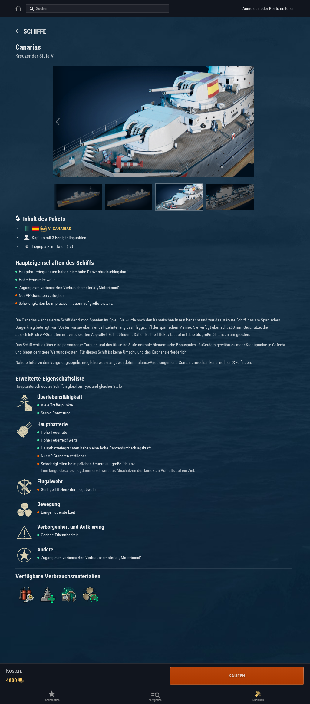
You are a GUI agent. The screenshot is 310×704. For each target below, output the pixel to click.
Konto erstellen (282, 8)
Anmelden (251, 8)
